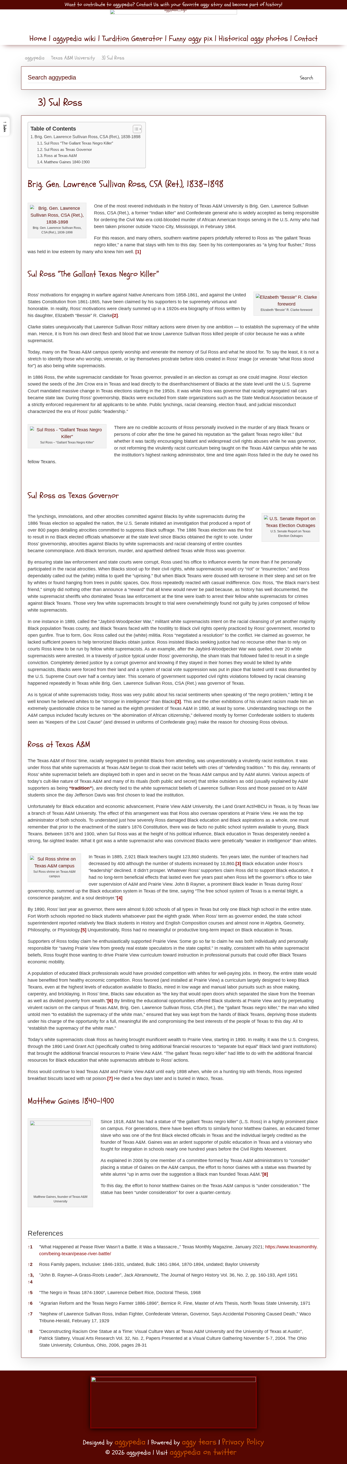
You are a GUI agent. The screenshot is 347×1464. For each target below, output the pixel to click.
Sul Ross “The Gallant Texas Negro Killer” (78, 143)
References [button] (45, 1233)
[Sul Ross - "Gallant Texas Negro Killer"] (67, 436)
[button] (5, 126)
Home (39, 38)
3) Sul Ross (113, 57)
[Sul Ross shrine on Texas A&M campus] (54, 865)
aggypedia (34, 57)
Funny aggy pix (191, 38)
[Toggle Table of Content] (134, 129)
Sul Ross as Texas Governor (68, 150)
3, (31, 1275)
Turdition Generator (132, 38)
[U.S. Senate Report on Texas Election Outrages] (290, 525)
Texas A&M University (73, 57)
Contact (305, 38)
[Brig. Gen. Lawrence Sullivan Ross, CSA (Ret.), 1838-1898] (57, 222)
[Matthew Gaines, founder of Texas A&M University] (60, 1124)
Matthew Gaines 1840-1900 (67, 162)
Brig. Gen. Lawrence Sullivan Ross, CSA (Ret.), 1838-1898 (87, 136)
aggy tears (199, 1441)
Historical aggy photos (253, 38)
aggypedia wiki (74, 38)
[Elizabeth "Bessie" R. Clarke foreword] (286, 304)
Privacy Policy (243, 1441)
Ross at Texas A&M (60, 156)
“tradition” (80, 788)
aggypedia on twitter (203, 1452)
